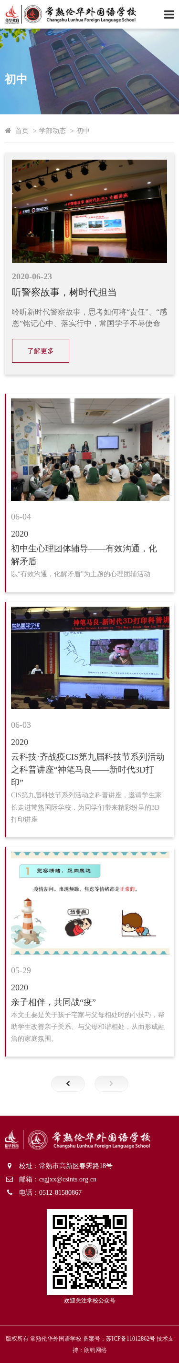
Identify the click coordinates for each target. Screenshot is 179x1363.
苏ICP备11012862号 (130, 1338)
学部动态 (52, 130)
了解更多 (40, 351)
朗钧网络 (95, 1350)
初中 (83, 130)
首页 (22, 130)
